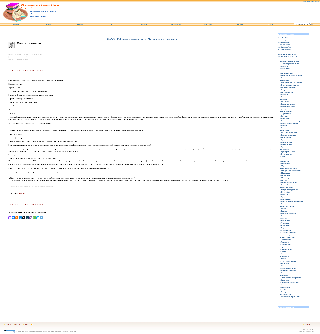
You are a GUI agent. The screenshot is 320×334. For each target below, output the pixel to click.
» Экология (284, 275)
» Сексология (284, 218)
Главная (16, 24)
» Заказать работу (284, 45)
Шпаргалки (208, 24)
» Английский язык (285, 49)
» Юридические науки (287, 292)
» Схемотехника (285, 230)
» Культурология (286, 154)
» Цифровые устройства (288, 270)
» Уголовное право (286, 254)
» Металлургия (285, 175)
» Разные (283, 209)
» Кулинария (284, 149)
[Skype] (38, 217)
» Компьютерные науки (288, 135)
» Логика (283, 156)
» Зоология (284, 116)
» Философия (284, 263)
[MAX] (10, 217)
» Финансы (284, 266)
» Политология (285, 194)
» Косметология (285, 137)
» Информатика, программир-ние (291, 121)
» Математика (285, 163)
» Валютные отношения (288, 87)
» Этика (283, 289)
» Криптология (285, 147)
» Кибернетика (285, 130)
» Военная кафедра (286, 92)
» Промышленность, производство (292, 201)
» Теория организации (288, 237)
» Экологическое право (288, 273)
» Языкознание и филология (290, 297)
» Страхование (285, 225)
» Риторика (284, 216)
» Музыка (283, 180)
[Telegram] (41, 217)
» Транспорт (284, 247)
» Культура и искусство (288, 152)
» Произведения (285, 199)
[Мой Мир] (20, 217)
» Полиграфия (285, 192)
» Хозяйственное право (288, 268)
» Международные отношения (290, 171)
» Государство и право (287, 104)
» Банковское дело (286, 73)
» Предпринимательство (288, 197)
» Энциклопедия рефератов (287, 59)
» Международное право (288, 168)
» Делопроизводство (287, 109)
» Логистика (284, 159)
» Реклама (283, 211)
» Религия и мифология (288, 213)
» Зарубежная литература (287, 54)
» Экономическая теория (288, 285)
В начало (48, 24)
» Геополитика (285, 102)
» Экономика (284, 280)
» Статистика (285, 223)
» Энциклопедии (284, 42)
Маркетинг (21, 193)
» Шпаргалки (283, 37)
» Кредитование (285, 140)
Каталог (80, 24)
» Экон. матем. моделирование (290, 278)
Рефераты (239, 24)
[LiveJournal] (27, 217)
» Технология (284, 242)
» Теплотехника (285, 240)
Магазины (144, 24)
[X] (24, 217)
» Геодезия (283, 97)
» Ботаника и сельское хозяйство (291, 83)
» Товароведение (285, 244)
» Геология (284, 99)
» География (284, 94)
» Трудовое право (286, 249)
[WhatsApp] (34, 217)
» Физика (283, 259)
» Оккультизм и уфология (289, 190)
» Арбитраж (284, 66)
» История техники (286, 128)
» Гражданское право (287, 106)
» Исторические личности (289, 123)
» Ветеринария (285, 90)
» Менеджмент (285, 173)
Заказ (112, 24)
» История (283, 125)
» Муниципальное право (288, 182)
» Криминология (286, 144)
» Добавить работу (284, 47)
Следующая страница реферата (32, 70)
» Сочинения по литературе (287, 56)
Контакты (308, 324)
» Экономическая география (290, 282)
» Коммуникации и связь (288, 133)
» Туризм (283, 251)
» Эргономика (285, 287)
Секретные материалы (311, 1)
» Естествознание (286, 111)
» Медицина (284, 166)
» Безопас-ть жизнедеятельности (291, 75)
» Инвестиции (285, 118)
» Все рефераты (283, 40)
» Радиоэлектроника (287, 206)
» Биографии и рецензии (286, 52)
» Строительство (286, 228)
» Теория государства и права (290, 235)
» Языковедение (285, 294)
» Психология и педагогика (289, 204)
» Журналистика (286, 114)
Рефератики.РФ (309, 331)
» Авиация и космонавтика (289, 61)
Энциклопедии (176, 24)
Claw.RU (311, 329)
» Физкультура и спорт (288, 261)
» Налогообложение (287, 185)
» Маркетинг (284, 161)
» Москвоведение (286, 178)
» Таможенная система (288, 232)
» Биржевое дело (285, 80)
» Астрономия (285, 71)
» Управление (285, 256)
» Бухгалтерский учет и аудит (290, 85)
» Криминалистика (286, 142)
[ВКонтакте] (13, 217)
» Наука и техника (286, 187)
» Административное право (289, 64)
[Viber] (31, 217)
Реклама (17, 324)
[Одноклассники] (17, 217)
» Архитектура (285, 68)
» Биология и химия (287, 78)
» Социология (285, 220)
